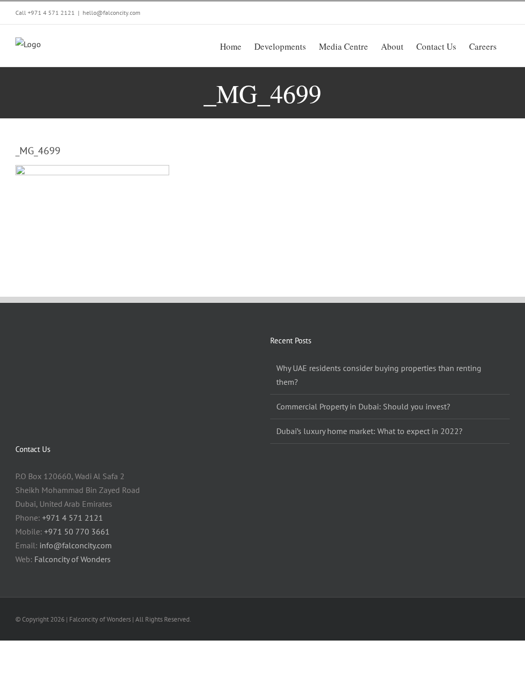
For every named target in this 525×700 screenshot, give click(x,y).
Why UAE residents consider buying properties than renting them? (378, 375)
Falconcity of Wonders (72, 559)
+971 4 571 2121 (51, 12)
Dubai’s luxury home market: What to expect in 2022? (369, 431)
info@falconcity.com (75, 545)
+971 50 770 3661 (77, 531)
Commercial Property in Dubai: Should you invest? (363, 406)
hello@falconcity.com (111, 12)
